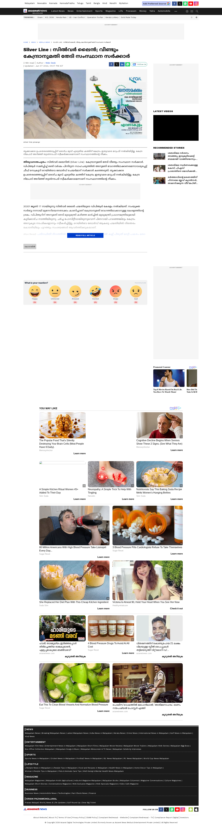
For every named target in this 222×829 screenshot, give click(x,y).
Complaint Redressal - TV (141, 813)
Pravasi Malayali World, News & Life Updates (45, 798)
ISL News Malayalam (113, 754)
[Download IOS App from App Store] (196, 805)
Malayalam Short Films (87, 742)
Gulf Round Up (73, 798)
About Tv (53, 813)
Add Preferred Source (154, 3)
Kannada (53, 3)
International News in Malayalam (154, 729)
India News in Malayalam (101, 729)
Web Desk (50, 63)
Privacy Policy (78, 813)
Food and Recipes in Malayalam (93, 764)
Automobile (164, 11)
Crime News (132, 729)
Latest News (58, 11)
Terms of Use (64, 813)
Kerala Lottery (112, 17)
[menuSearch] (197, 11)
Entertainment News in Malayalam (60, 742)
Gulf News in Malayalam (181, 729)
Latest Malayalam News (77, 729)
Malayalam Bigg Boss (180, 742)
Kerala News (119, 729)
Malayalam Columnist (129, 776)
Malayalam (30, 3)
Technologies (64, 789)
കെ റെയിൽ (30, 247)
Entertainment (84, 11)
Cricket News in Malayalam (63, 754)
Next (196, 17)
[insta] (196, 4)
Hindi (104, 3)
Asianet (35, 805)
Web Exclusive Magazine (83, 780)
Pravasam (131, 11)
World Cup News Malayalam (156, 754)
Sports (99, 11)
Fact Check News (79, 789)
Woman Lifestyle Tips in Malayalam (41, 767)
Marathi (113, 3)
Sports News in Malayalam (37, 754)
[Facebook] (174, 4)
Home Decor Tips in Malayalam (148, 764)
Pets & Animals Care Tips (70, 767)
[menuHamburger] (191, 11)
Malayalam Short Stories (36, 780)
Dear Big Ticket (89, 798)
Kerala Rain (61, 17)
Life (121, 11)
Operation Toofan (95, 17)
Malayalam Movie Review (111, 742)
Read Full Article (85, 235)
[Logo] (36, 11)
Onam (40, 17)
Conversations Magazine (60, 780)
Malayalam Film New (34, 742)
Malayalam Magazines (34, 776)
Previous (192, 17)
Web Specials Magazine (107, 780)
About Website (40, 813)
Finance (92, 789)
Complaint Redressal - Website (113, 813)
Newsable (42, 3)
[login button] (188, 11)
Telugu (80, 3)
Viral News (30, 732)
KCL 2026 (49, 17)
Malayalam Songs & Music (67, 745)
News (71, 11)
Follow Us (141, 64)
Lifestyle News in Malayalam (38, 764)
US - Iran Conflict (77, 17)
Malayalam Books (110, 776)
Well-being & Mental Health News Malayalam (103, 767)
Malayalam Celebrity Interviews (127, 745)
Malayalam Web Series (158, 742)
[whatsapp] (185, 4)
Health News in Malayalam (121, 764)
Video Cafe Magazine (128, 780)
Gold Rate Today (128, 17)
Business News (32, 789)
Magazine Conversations (152, 776)
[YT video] (190, 4)
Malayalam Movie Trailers (135, 742)
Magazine (111, 11)
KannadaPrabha (67, 3)
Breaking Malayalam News (53, 729)
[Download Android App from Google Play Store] (190, 805)
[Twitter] (179, 4)
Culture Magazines (172, 776)
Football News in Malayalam (89, 754)
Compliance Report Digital (167, 813)
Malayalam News (32, 729)
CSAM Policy (91, 813)
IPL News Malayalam (133, 754)
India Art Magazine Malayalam (87, 776)
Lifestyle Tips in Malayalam (64, 764)
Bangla (96, 3)
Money (142, 11)
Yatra (152, 11)
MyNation (123, 3)
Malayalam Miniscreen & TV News (96, 745)
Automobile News (48, 789)
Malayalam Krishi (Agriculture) (59, 776)
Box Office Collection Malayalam (40, 745)
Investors (184, 813)
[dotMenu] (176, 11)
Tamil (88, 3)
